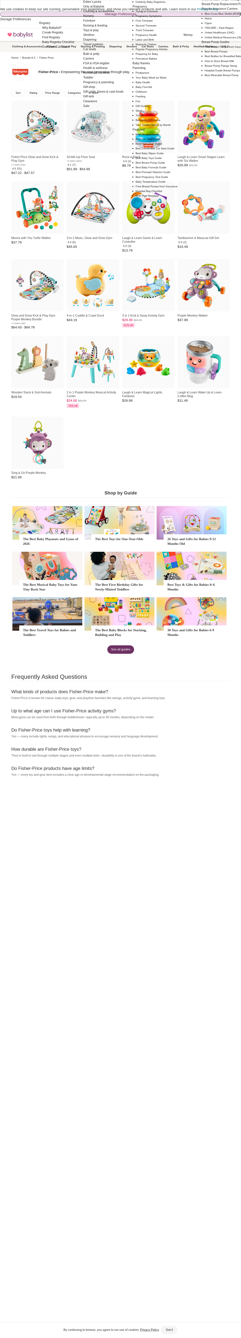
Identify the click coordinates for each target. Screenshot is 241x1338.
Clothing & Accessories (27, 46)
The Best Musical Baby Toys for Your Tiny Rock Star (50, 587)
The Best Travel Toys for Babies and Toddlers (49, 632)
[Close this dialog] (0, 3)
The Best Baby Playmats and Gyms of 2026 (50, 541)
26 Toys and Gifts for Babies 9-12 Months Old (191, 541)
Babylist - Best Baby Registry (20, 35)
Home (14, 57)
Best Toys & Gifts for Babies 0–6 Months (191, 587)
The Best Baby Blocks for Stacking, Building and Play (121, 632)
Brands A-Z (29, 57)
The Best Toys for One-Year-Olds (119, 539)
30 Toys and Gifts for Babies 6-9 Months (190, 632)
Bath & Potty (181, 46)
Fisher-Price (46, 57)
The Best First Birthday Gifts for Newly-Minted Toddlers (119, 587)
